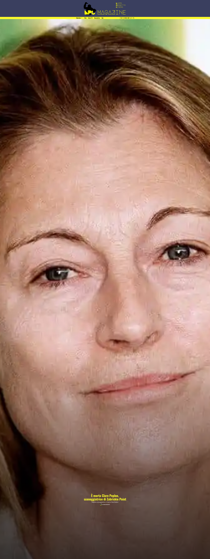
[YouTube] (125, 18)
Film (85, 18)
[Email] (132, 18)
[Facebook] (120, 18)
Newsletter (97, 18)
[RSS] (130, 18)
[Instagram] (123, 18)
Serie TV (90, 18)
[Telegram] (128, 18)
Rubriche (78, 18)
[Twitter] (122, 18)
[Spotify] (127, 18)
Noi (102, 18)
